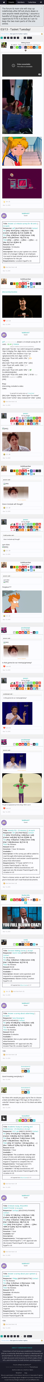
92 (25, 38)
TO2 (5, 240)
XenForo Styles (28, 1370)
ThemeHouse (34, 1367)
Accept (30, 950)
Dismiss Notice (41, 8)
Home (4, 2)
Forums (11, 2)
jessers (25, 413)
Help (25, 1373)
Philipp (15, 1278)
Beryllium (19, 1373)
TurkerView (31, 393)
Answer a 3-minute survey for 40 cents (22, 223)
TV (4, 230)
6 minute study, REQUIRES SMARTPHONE (15, 1207)
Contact (35, 228)
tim (14, 832)
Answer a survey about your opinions (22, 1273)
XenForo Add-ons (17, 1370)
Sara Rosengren (18, 1018)
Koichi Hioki (17, 953)
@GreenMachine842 (9, 292)
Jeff (14, 228)
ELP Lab (16, 1131)
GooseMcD (25, 1116)
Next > (29, 38)
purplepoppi (25, 628)
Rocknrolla (25, 895)
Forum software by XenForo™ (22, 1365)
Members (20, 2)
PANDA (16, 344)
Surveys (15, 1210)
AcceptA (6, 226)
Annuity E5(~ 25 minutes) (17, 830)
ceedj (26, 940)
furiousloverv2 (25, 1066)
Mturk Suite (23, 985)
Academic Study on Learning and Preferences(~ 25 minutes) (17, 1127)
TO (4, 235)
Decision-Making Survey (17, 950)
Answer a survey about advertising (21, 1013)
